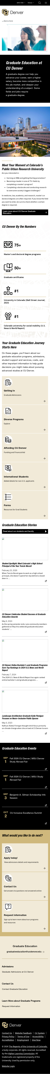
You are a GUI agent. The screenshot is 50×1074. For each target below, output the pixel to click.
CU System (40, 1033)
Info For (20, 3)
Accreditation (8, 1040)
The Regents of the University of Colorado (28, 1046)
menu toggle (46, 3)
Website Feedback (23, 1033)
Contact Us (7, 1033)
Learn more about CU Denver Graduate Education (19, 212)
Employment (23, 1040)
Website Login (8, 1066)
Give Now (36, 1040)
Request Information (11, 1006)
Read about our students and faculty (18, 531)
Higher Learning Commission (21, 1053)
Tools (30, 3)
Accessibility (38, 1036)
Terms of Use (23, 1036)
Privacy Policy (8, 1036)
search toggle (39, 3)
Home (11, 20)
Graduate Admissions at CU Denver (18, 972)
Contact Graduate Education (15, 989)
